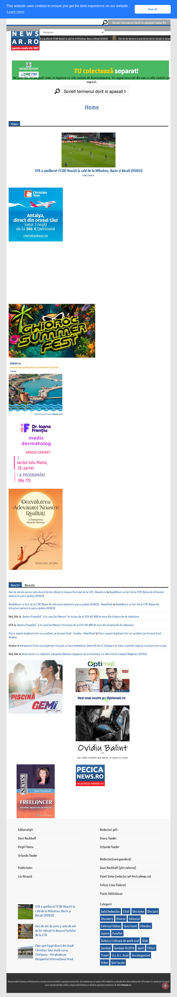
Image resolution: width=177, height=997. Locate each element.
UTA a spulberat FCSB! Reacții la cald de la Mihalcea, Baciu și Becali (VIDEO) (53, 38)
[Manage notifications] (165, 985)
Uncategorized (141, 955)
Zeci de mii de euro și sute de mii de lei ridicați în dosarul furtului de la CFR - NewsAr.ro (57, 592)
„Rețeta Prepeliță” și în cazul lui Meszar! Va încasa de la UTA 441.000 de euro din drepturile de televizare (80, 616)
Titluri (151, 948)
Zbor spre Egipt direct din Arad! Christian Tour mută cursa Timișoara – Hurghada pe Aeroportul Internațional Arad (54, 952)
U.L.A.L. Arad (120, 955)
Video (104, 962)
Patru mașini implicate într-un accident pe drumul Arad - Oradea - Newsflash (52, 633)
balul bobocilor (110, 911)
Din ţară (152, 911)
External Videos (110, 926)
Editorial (134, 919)
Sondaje (106, 948)
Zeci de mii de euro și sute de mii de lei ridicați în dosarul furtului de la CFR (135, 38)
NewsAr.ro (127, 984)
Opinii (105, 933)
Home (92, 107)
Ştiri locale (118, 962)
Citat (126, 911)
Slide (145, 940)
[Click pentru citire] (95, 38)
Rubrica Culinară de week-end (120, 940)
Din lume (138, 911)
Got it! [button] (152, 9)
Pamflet (117, 933)
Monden (145, 926)
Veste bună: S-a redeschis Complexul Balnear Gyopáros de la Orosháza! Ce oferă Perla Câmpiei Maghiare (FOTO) (84, 654)
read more (88, 175)
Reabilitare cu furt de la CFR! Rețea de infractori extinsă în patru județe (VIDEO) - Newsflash (60, 604)
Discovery (107, 919)
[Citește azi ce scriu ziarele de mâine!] (25, 48)
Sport (140, 948)
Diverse (121, 919)
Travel (105, 955)
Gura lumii (130, 926)
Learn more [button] (15, 12)
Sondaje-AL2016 (124, 948)
